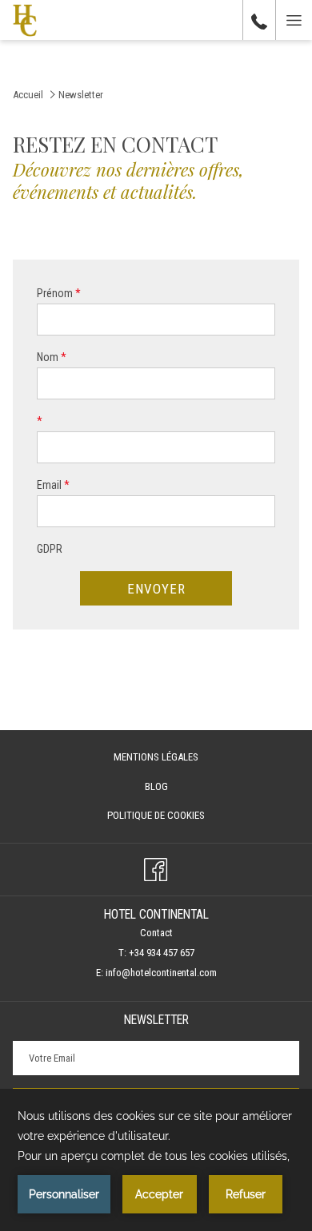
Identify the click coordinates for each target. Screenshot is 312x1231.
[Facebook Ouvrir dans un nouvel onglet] (155, 867)
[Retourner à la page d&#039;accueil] (25, 20)
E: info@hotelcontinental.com (156, 973)
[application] (156, 1160)
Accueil (28, 95)
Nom (51, 357)
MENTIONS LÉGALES (156, 757)
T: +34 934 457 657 (156, 953)
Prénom (59, 293)
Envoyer (156, 589)
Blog (173, 789)
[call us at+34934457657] (259, 20)
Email (53, 485)
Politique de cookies (156, 815)
